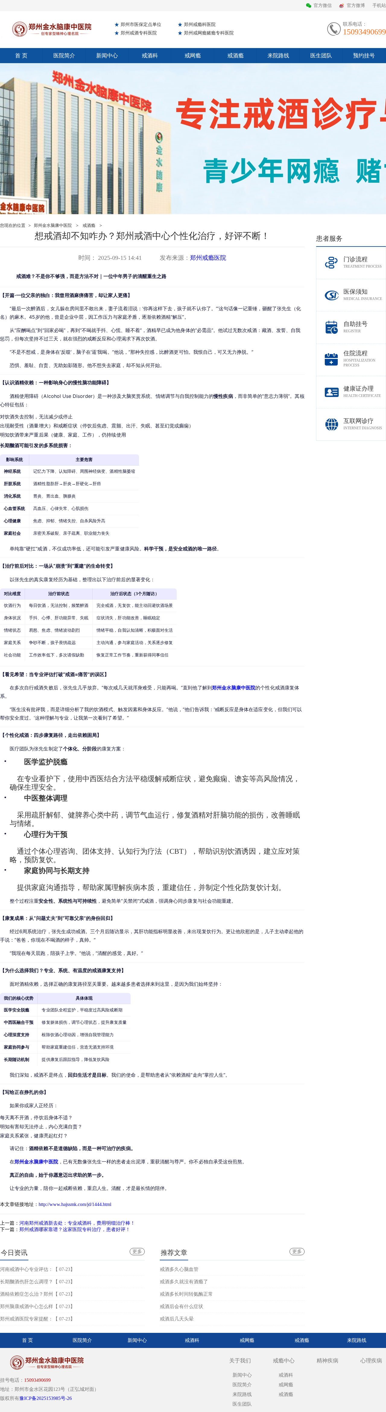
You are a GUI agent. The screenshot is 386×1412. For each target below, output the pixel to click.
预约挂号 (364, 56)
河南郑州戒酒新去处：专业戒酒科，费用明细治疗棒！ (77, 1223)
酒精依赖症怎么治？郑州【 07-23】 (37, 1294)
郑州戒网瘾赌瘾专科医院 (209, 33)
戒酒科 (150, 56)
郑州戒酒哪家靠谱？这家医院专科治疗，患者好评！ (74, 1229)
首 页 (21, 56)
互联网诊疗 (362, 423)
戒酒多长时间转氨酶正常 (186, 1294)
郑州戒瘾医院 (208, 257)
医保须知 (362, 294)
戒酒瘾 (235, 56)
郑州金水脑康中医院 (53, 225)
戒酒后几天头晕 (177, 1318)
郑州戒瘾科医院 (200, 24)
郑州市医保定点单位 (141, 24)
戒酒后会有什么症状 (181, 1306)
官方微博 (356, 5)
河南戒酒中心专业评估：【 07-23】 (37, 1269)
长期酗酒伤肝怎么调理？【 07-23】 (37, 1281)
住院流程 (359, 358)
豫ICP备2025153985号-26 (45, 1398)
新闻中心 (107, 56)
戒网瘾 (193, 56)
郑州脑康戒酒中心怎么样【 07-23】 (37, 1306)
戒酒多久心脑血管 (179, 1269)
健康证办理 (362, 391)
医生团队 (321, 56)
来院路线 (278, 56)
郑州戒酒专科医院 (139, 33)
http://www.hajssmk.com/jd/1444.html (75, 1204)
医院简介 (64, 56)
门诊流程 (362, 262)
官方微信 (323, 5)
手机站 (379, 5)
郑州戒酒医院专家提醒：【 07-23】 (37, 1318)
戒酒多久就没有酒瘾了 (184, 1281)
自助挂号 (355, 327)
